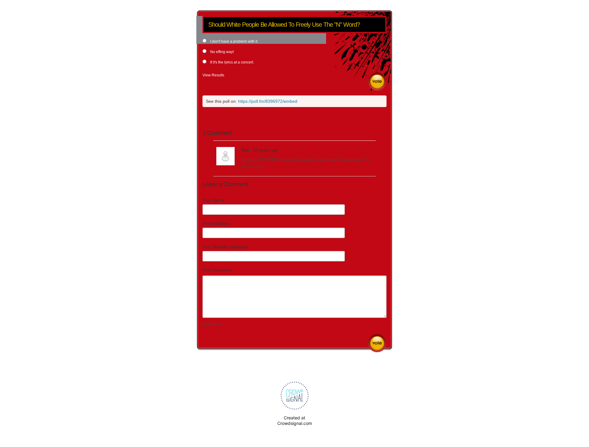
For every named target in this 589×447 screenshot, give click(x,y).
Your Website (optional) (225, 246)
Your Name (213, 200)
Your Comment (217, 270)
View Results (213, 75)
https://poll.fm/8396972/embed (267, 101)
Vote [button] (377, 81)
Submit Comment (377, 343)
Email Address (216, 223)
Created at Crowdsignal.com (294, 420)
